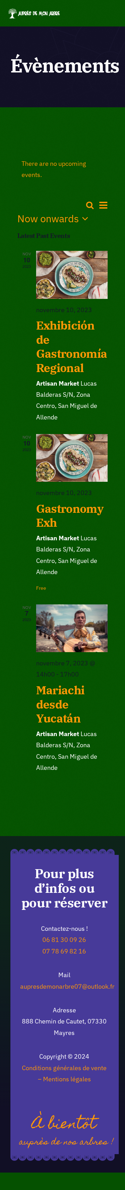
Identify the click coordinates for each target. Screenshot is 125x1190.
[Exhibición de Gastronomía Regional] (72, 275)
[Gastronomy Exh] (72, 458)
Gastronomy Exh (69, 515)
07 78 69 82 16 (64, 951)
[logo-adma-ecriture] (34, 11)
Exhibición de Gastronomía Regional (71, 346)
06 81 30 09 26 (64, 940)
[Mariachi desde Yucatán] (72, 628)
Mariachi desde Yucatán (60, 704)
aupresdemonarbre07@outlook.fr (67, 986)
